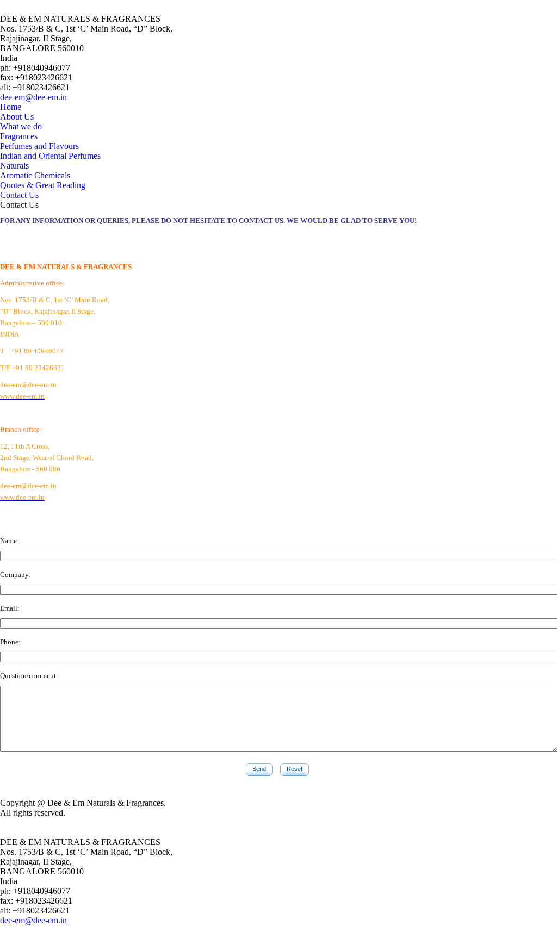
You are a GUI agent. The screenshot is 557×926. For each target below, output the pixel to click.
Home (10, 106)
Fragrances (19, 136)
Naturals (14, 165)
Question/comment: (29, 676)
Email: (10, 608)
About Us (17, 116)
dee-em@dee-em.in (33, 97)
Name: (9, 541)
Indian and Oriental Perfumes (50, 155)
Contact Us (19, 195)
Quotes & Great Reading (42, 185)
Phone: (10, 642)
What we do (21, 126)
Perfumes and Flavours (39, 146)
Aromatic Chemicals (35, 175)
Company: (15, 574)
